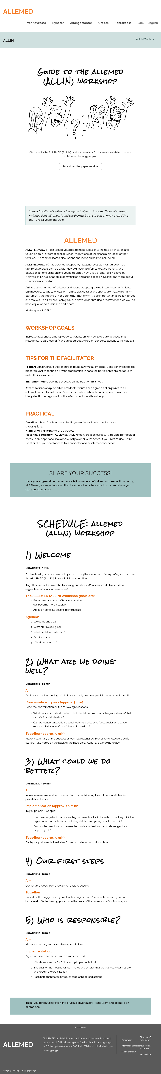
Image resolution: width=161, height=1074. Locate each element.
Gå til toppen (80, 1027)
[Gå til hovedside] (18, 11)
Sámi (141, 23)
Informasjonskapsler (131, 1045)
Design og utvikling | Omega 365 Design (19, 1071)
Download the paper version (80, 166)
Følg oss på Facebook (145, 1047)
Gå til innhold (80, 2)
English (153, 23)
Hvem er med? (129, 1051)
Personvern (127, 1040)
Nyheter (58, 23)
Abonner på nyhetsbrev (145, 1038)
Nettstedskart (146, 1054)
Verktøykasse (36, 23)
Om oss (103, 23)
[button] (145, 42)
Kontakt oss (123, 23)
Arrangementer (81, 23)
